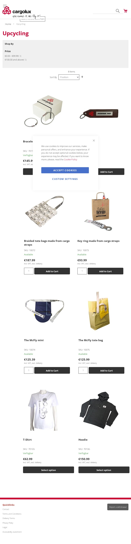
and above (16, 59)
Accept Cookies (65, 170)
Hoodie (83, 439)
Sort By (53, 77)
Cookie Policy (70, 159)
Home (8, 24)
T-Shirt (27, 439)
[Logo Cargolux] (21, 12)
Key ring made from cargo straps (98, 241)
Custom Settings (65, 178)
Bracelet (28, 141)
